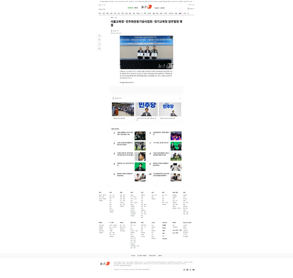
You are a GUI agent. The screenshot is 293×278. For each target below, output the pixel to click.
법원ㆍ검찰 (111, 197)
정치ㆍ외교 (164, 195)
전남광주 (143, 210)
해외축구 (154, 231)
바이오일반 (122, 231)
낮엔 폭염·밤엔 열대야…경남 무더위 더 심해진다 (162, 1)
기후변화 (132, 208)
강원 (142, 202)
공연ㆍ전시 (133, 225)
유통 (184, 204)
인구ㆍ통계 (122, 200)
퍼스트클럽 (185, 236)
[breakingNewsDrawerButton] (102, 5)
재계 (184, 197)
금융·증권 (175, 192)
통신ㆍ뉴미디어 (112, 227)
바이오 (121, 222)
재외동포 (154, 199)
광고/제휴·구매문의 (142, 255)
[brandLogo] (146, 6)
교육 (110, 199)
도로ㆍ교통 (133, 242)
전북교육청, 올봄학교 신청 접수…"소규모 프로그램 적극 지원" (103, 1)
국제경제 (132, 206)
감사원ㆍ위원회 (102, 199)
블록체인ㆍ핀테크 (177, 208)
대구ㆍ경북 (143, 212)
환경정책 (122, 206)
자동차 (184, 200)
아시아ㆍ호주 (133, 199)
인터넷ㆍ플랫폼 (112, 225)
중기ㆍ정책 (185, 202)
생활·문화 (133, 222)
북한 (163, 192)
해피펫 (136, 8)
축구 (153, 229)
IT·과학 (111, 222)
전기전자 (185, 199)
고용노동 (122, 202)
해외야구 (154, 227)
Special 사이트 (187, 222)
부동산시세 (101, 231)
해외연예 (143, 232)
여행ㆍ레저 (133, 238)
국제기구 (132, 210)
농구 (153, 234)
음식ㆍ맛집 (133, 247)
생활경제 (185, 206)
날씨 (110, 206)
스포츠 (153, 222)
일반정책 (101, 227)
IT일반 (110, 231)
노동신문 (162, 8)
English (157, 8)
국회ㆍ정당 (101, 197)
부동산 (100, 222)
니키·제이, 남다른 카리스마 (160, 143)
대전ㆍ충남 (143, 206)
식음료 (184, 210)
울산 (142, 215)
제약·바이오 (123, 227)
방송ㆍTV (143, 227)
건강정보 (132, 236)
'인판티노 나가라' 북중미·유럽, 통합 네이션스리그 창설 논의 (134, 1)
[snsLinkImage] (184, 269)
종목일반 (154, 238)
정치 (100, 192)
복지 (110, 200)
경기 (142, 199)
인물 (110, 208)
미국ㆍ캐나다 (133, 197)
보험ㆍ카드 (175, 200)
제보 (193, 4)
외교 (153, 192)
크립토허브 (130, 8)
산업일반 (185, 195)
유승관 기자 (116, 31)
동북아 (131, 195)
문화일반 (132, 232)
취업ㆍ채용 (185, 214)
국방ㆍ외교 (154, 195)
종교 (131, 229)
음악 (142, 231)
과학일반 (111, 236)
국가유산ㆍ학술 (133, 231)
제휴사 (174, 222)
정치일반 (101, 200)
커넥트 (189, 4)
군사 (163, 197)
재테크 (174, 206)
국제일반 (132, 215)
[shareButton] (99, 35)
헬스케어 (122, 229)
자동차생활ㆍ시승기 (134, 246)
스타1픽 (185, 229)
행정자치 (143, 195)
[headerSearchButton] (104, 5)
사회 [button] (112, 17)
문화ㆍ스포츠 (165, 202)
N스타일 (143, 236)
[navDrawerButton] (100, 5)
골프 (153, 236)
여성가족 (111, 210)
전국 (142, 192)
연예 (142, 222)
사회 (110, 192)
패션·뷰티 (185, 208)
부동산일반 (101, 225)
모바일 (110, 229)
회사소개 (133, 255)
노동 (110, 202)
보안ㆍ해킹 (111, 232)
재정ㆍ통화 (122, 197)
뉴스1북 (185, 234)
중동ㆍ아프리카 (133, 202)
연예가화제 (143, 225)
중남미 (131, 204)
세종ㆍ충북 (143, 204)
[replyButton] (99, 39)
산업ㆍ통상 (122, 199)
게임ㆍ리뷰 (111, 234)
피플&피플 (132, 212)
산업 (184, 192)
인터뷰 (142, 234)
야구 (153, 225)
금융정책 (175, 197)
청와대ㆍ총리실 (102, 195)
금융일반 (175, 195)
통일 (153, 197)
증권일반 (175, 202)
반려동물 (132, 244)
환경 (110, 204)
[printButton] (99, 48)
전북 (142, 208)
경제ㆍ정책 (122, 195)
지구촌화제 (132, 214)
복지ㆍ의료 (122, 225)
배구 (153, 232)
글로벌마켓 (175, 227)
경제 (121, 192)
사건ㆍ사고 (111, 195)
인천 (142, 200)
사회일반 (111, 212)
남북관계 (164, 204)
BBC (174, 225)
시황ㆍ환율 (175, 204)
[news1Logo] (105, 263)
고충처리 (160, 255)
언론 (131, 234)
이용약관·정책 (152, 255)
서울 (142, 197)
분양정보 (101, 229)
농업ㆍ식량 (122, 204)
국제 (131, 192)
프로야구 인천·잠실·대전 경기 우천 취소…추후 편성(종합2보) (189, 1)
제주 (142, 217)
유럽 (131, 200)
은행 (174, 199)
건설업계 (101, 232)
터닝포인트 (185, 232)
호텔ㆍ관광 (185, 212)
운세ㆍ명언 (133, 240)
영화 (142, 229)
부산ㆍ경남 (143, 214)
